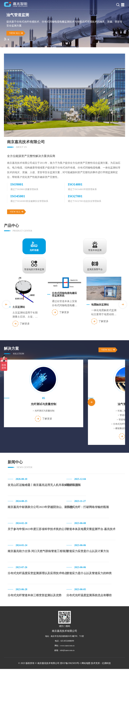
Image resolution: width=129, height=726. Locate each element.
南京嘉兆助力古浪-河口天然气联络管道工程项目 (38, 551)
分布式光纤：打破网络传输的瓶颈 (87, 507)
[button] (122, 304)
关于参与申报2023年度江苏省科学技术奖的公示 (37, 529)
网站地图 (85, 663)
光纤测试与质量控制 (43, 411)
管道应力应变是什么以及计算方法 (87, 551)
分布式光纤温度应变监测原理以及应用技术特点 (37, 573)
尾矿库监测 (73, 484)
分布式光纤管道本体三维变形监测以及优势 (35, 595)
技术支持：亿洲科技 (101, 663)
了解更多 (25, 323)
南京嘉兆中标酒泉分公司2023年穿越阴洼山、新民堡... (41, 507)
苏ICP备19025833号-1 (70, 663)
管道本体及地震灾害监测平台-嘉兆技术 (90, 529)
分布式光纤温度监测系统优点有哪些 (89, 595)
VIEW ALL (14, 33)
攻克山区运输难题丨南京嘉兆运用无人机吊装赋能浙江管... (44, 484)
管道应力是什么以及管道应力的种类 (89, 573)
